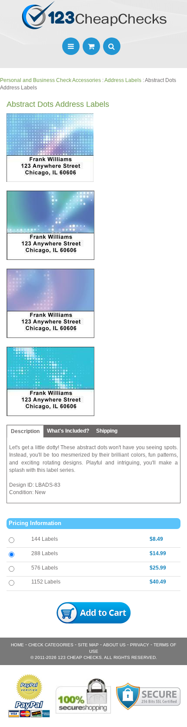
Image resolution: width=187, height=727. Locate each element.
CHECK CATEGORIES (50, 644)
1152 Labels (45, 582)
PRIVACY (139, 644)
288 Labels (44, 553)
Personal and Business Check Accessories (50, 80)
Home (17, 644)
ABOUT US (114, 644)
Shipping (106, 431)
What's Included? (68, 431)
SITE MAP (88, 644)
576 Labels (44, 568)
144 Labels (44, 539)
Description (25, 431)
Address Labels (122, 80)
